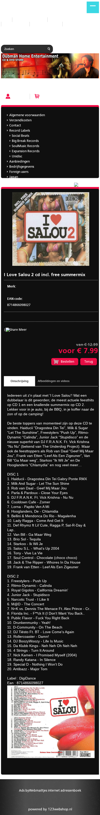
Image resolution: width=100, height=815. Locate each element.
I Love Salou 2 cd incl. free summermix (30, 87)
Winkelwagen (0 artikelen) (61, 96)
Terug (88, 361)
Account (18, 96)
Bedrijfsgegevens (46, 24)
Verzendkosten (20, 120)
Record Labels (62, 19)
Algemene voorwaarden (27, 115)
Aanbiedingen (15, 24)
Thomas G (16, 182)
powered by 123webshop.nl (50, 809)
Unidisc (17, 156)
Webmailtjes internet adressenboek (55, 790)
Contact (15, 125)
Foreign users (18, 172)
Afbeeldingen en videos (53, 381)
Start (4, 19)
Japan (70, 24)
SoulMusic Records (25, 146)
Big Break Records (25, 141)
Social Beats (20, 136)
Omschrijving (19, 381)
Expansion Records (25, 151)
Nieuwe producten (30, 19)
